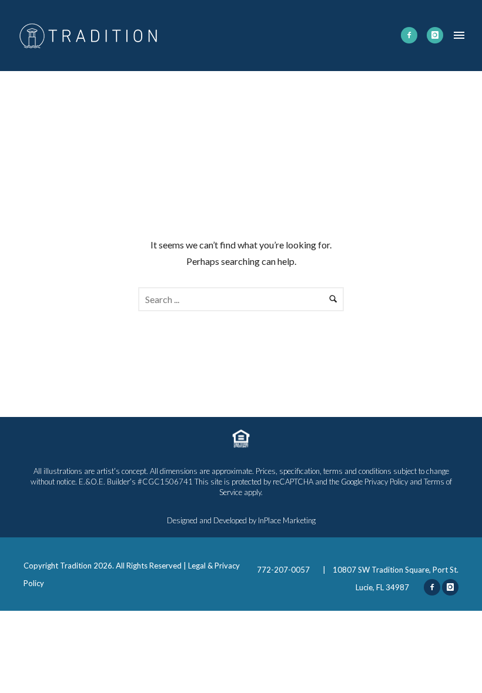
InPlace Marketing (287, 520)
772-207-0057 (284, 569)
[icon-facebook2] (409, 35)
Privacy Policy (386, 481)
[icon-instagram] (435, 35)
